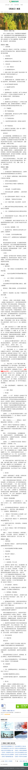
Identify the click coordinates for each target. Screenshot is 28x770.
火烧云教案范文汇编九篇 (20, 746)
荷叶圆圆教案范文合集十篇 (7, 748)
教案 (22, 4)
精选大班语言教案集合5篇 (7, 750)
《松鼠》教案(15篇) (23, 761)
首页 (12, 4)
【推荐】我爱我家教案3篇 (7, 756)
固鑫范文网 (12, 768)
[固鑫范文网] (14, 1)
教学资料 (17, 4)
